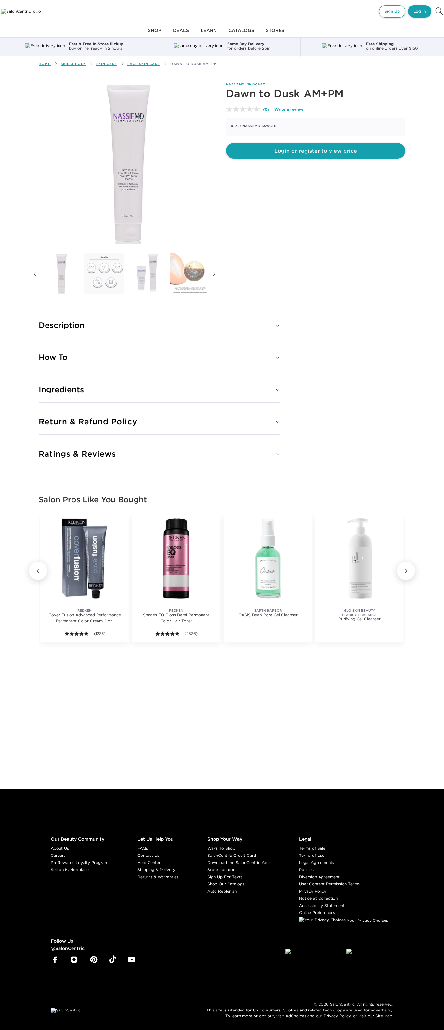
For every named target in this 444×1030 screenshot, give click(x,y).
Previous (35, 273)
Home (45, 64)
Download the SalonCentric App (238, 862)
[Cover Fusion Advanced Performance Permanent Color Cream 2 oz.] (84, 558)
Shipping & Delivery (156, 869)
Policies (306, 869)
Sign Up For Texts (224, 876)
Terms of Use (311, 855)
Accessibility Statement (322, 905)
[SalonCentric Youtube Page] (131, 960)
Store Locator (221, 869)
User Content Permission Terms (329, 884)
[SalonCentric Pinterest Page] (94, 960)
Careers (58, 855)
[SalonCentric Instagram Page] (74, 960)
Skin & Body (73, 64)
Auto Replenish (222, 891)
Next (214, 273)
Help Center (149, 862)
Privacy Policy (312, 891)
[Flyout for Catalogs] (241, 34)
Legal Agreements (316, 862)
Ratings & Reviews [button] (77, 453)
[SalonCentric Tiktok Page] (112, 960)
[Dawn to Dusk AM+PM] (61, 273)
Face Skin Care (143, 64)
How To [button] (53, 357)
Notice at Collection (318, 898)
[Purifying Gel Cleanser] (359, 558)
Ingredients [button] (61, 389)
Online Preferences (317, 912)
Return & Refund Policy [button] (88, 421)
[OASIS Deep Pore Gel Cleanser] (267, 558)
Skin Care (106, 64)
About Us (60, 848)
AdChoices (295, 1015)
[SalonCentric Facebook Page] (55, 960)
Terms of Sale (312, 848)
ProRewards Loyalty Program (79, 862)
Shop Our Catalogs (225, 884)
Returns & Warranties (157, 876)
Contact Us (148, 855)
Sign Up (392, 11)
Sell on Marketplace (70, 869)
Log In (419, 11)
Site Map (383, 1015)
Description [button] (62, 325)
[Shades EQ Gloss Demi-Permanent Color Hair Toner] (176, 558)
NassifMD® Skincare (245, 84)
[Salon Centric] (21, 11)
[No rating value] (244, 109)
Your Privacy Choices (367, 920)
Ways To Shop (221, 848)
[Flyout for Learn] (209, 34)
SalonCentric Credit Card (231, 855)
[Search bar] (439, 11)
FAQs (142, 848)
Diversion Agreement (319, 876)
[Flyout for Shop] (154, 34)
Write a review (288, 109)
